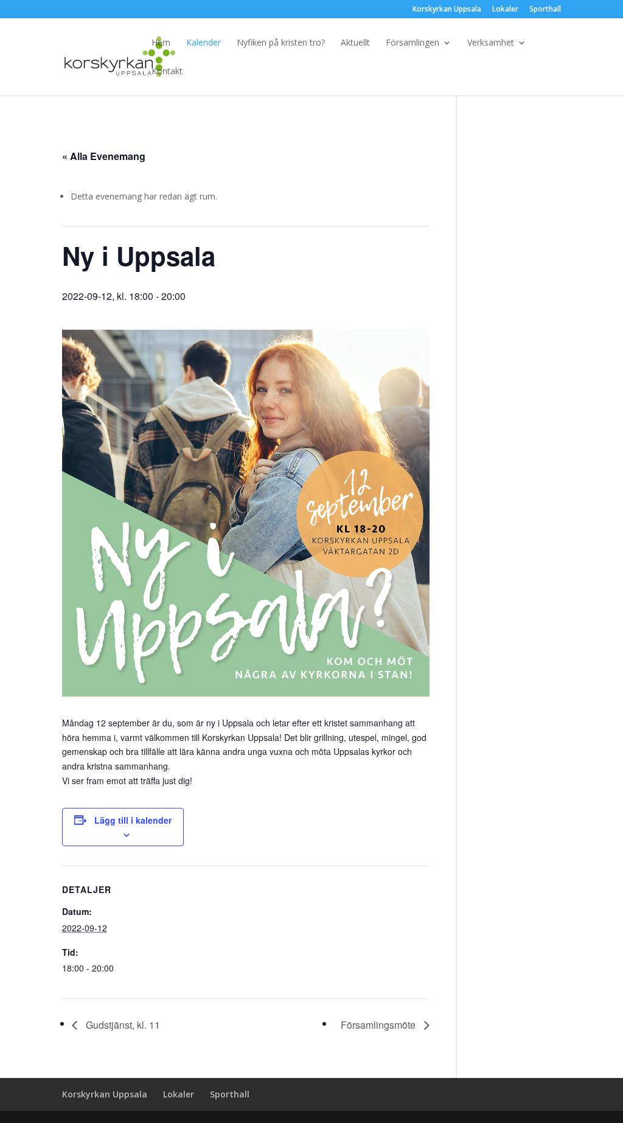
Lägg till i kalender (133, 820)
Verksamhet (490, 43)
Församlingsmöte (379, 1025)
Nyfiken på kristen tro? (281, 43)
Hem (160, 43)
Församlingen (412, 43)
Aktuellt (355, 43)
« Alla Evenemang (103, 156)
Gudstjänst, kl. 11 (121, 1025)
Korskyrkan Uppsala (446, 9)
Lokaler (505, 9)
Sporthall (545, 9)
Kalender (203, 43)
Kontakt (167, 72)
